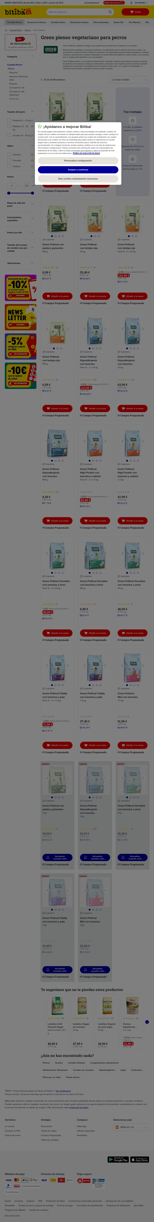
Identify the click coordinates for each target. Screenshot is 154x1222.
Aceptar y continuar (78, 169)
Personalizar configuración (78, 160)
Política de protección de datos (86, 153)
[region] (78, 153)
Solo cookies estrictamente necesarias (78, 178)
